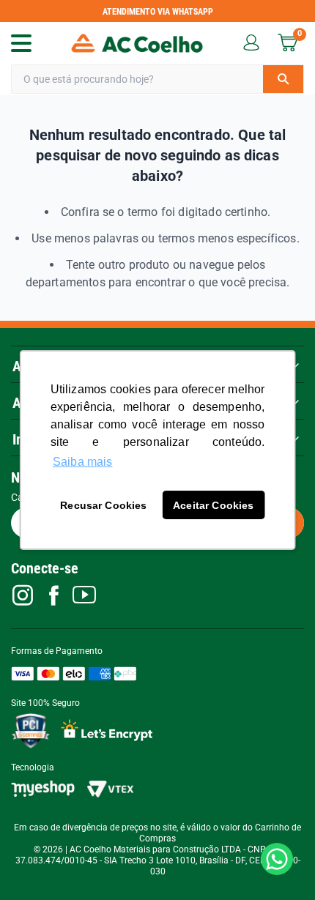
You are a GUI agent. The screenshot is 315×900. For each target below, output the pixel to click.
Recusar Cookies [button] (103, 505)
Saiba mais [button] (83, 461)
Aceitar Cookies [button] (213, 505)
